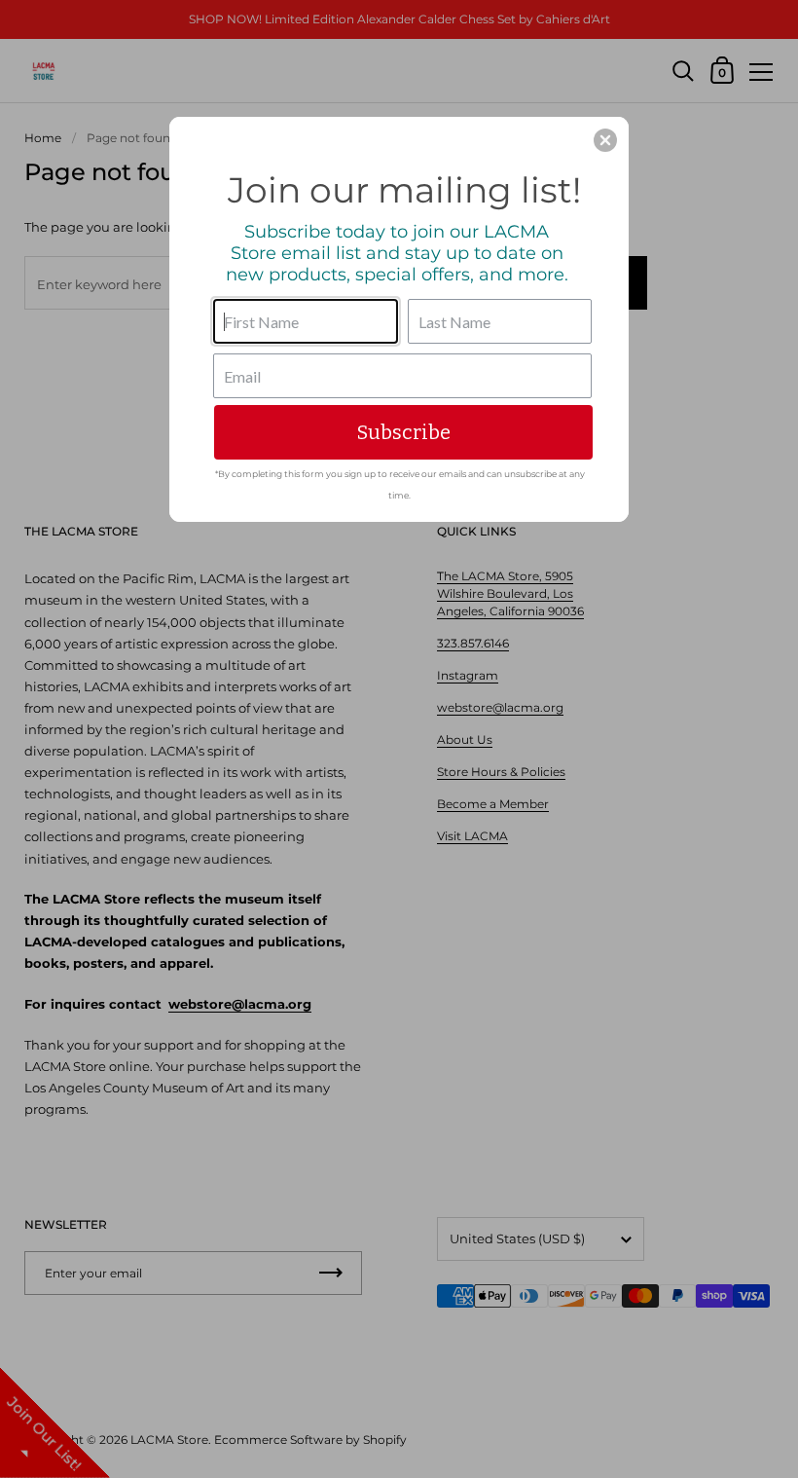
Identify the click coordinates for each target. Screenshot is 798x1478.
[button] (605, 140)
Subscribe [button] (404, 432)
